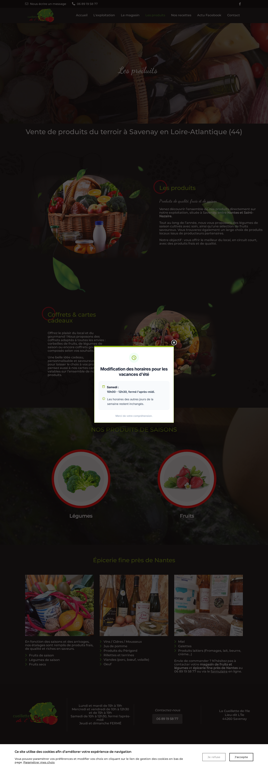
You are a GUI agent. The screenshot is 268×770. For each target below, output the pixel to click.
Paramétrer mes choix (39, 762)
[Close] (173, 342)
